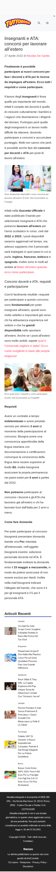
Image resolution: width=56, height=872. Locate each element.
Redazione (25, 862)
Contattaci (28, 841)
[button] (39, 23)
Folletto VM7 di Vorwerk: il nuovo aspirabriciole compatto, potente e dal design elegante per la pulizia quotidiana (28, 746)
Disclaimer (28, 866)
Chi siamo (13, 862)
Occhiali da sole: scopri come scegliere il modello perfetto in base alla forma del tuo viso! (29, 633)
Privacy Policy (39, 862)
